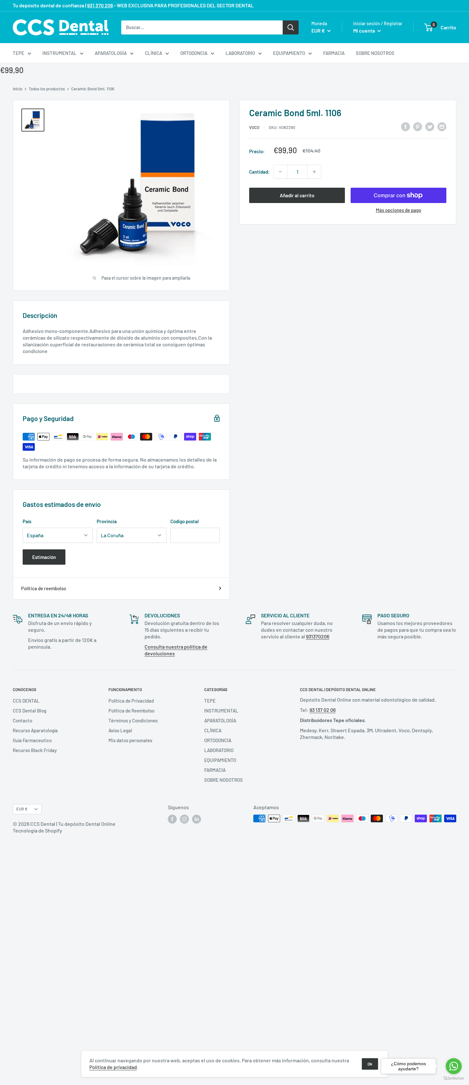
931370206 (317, 636)
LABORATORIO (240, 53)
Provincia (107, 521)
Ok (370, 1063)
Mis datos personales (130, 740)
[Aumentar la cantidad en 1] (314, 171)
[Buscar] (291, 27)
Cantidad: (259, 172)
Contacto (22, 720)
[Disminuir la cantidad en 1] (280, 171)
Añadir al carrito (297, 195)
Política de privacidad (113, 1067)
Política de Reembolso (131, 710)
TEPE (18, 53)
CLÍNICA (153, 53)
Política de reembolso (43, 588)
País (27, 521)
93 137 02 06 (322, 710)
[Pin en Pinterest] (417, 126)
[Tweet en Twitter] (429, 126)
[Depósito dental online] (60, 27)
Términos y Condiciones (133, 720)
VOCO (254, 127)
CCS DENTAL (26, 701)
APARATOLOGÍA (111, 53)
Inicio (17, 88)
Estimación (44, 557)
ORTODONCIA (193, 53)
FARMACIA (334, 53)
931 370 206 (100, 5)
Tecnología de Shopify (37, 830)
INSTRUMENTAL (59, 53)
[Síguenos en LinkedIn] (196, 819)
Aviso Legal (120, 730)
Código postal (184, 521)
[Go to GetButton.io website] (453, 1078)
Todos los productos (47, 88)
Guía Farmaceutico (32, 740)
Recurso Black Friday (35, 750)
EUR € (21, 808)
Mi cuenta (364, 30)
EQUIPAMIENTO (289, 53)
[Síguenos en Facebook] (172, 819)
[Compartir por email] (441, 126)
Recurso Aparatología (35, 730)
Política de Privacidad (131, 701)
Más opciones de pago (398, 210)
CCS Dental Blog (29, 710)
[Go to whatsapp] (454, 1066)
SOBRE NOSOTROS (375, 53)
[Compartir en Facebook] (405, 126)
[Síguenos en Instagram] (184, 819)
